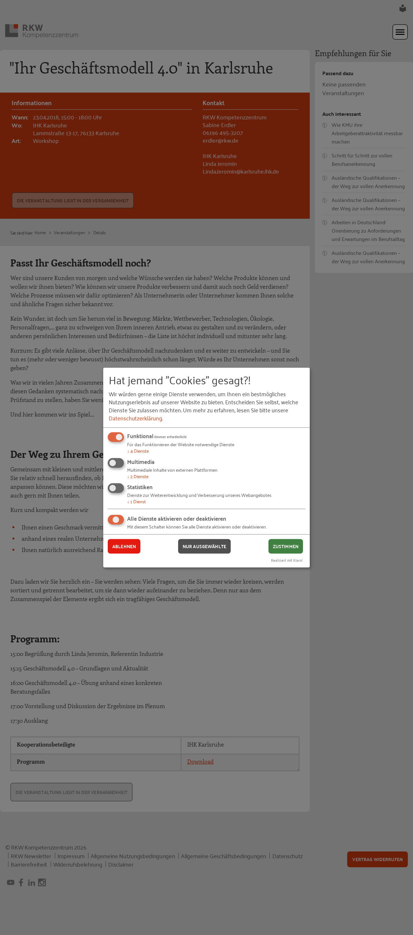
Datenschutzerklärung (135, 418)
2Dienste (137, 476)
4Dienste (138, 451)
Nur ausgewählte (204, 546)
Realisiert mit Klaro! (287, 559)
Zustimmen (285, 546)
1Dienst (136, 501)
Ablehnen (124, 546)
